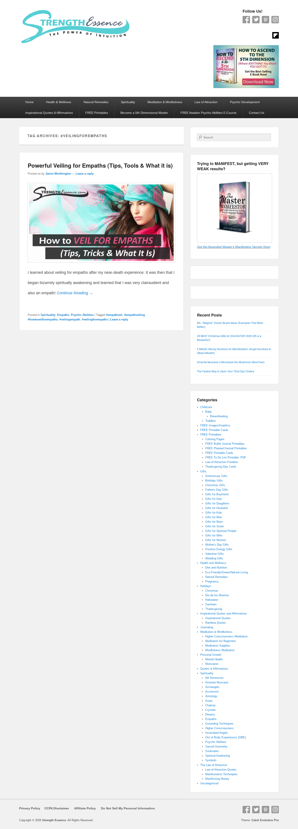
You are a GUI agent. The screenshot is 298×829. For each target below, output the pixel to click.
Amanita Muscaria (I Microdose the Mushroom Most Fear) (231, 362)
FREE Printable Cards (214, 430)
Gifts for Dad (213, 498)
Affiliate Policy (85, 808)
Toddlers (210, 420)
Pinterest (265, 19)
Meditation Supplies (217, 645)
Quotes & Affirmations (214, 668)
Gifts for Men (213, 517)
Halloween (211, 599)
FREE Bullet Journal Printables (225, 443)
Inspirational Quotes (218, 618)
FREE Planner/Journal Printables (226, 448)
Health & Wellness (58, 102)
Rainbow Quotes (215, 622)
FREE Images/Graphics (215, 425)
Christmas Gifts (215, 485)
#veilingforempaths (95, 319)
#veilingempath (69, 319)
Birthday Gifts (214, 480)
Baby (208, 411)
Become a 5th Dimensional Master (144, 112)
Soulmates (212, 751)
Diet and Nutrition (216, 567)
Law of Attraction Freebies (221, 462)
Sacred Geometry (216, 746)
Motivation (211, 664)
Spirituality (128, 102)
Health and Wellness (213, 563)
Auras (209, 700)
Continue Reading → (75, 293)
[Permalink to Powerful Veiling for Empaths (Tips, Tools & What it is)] (101, 264)
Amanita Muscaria (216, 682)
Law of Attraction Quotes (220, 769)
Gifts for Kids (213, 512)
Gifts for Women (215, 540)
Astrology (211, 696)
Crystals (210, 710)
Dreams (210, 714)
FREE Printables (96, 112)
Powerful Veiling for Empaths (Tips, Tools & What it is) (100, 165)
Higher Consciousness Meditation (226, 636)
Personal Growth (210, 654)
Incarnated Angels (216, 732)
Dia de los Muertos (217, 595)
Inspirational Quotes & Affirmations (49, 112)
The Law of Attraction (213, 765)
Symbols (210, 760)
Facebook (246, 19)
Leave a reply (85, 173)
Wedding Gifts (214, 558)
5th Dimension (214, 677)
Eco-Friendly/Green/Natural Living (226, 572)
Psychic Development (245, 102)
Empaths (63, 315)
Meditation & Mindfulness (164, 102)
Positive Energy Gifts (218, 549)
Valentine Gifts (214, 553)
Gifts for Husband (216, 508)
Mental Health (214, 659)
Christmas (211, 590)
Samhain (210, 604)
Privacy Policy (29, 808)
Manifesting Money (217, 778)
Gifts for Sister (214, 526)
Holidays (205, 586)
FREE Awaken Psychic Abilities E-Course (208, 112)
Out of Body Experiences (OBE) (225, 737)
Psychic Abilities (82, 315)
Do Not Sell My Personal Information (125, 808)
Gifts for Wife (213, 535)
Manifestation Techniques (221, 774)
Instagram (275, 19)
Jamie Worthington (58, 173)
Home (29, 102)
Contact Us (256, 112)
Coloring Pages (214, 439)
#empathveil (114, 315)
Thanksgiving (213, 609)
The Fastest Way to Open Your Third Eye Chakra (225, 371)
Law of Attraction (206, 102)
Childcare (206, 407)
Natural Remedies (96, 102)
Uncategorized (209, 783)
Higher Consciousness (219, 728)
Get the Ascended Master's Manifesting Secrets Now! (233, 247)
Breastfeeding (219, 416)
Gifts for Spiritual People (220, 531)
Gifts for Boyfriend (216, 494)
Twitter (256, 19)
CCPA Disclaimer (55, 808)
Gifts (203, 471)
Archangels (212, 687)
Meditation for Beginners (220, 641)
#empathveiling (134, 315)
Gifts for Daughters (217, 503)
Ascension (212, 691)
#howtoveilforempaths (43, 319)
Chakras (210, 705)
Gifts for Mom (214, 521)
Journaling (206, 627)
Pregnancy (212, 581)
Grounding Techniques (219, 723)
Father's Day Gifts (216, 489)
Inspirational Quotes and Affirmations (223, 613)
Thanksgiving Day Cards (220, 466)
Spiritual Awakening (217, 755)
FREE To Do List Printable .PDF (225, 457)
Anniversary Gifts (216, 476)
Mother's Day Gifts (217, 544)
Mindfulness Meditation (220, 650)
